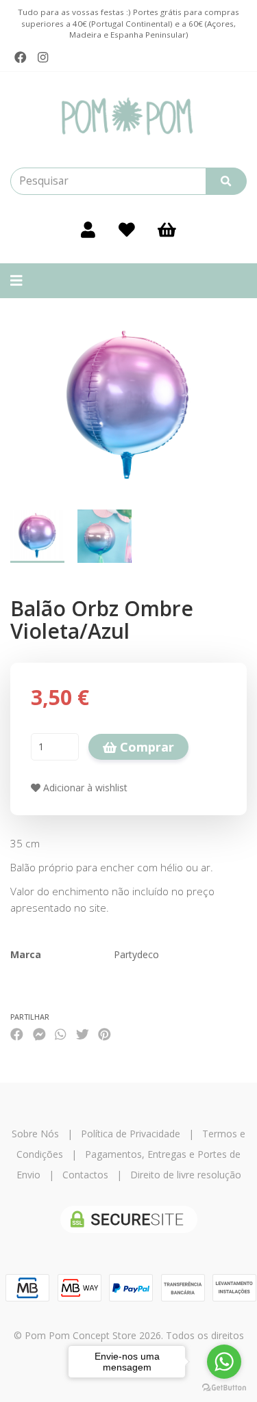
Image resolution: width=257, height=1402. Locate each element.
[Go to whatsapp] (224, 1362)
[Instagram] (43, 57)
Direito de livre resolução (185, 1174)
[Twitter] (82, 1034)
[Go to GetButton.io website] (224, 1388)
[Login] (88, 229)
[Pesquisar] (226, 181)
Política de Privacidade (130, 1133)
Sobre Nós (35, 1133)
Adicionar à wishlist (83, 787)
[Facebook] (20, 57)
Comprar (145, 747)
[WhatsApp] (60, 1034)
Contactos (85, 1174)
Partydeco (136, 954)
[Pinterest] (104, 1034)
